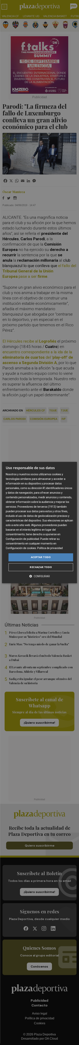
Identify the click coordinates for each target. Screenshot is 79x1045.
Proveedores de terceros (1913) (36, 506)
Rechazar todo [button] (41, 567)
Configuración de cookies (21, 548)
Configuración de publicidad (22, 538)
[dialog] (39, 522)
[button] (39, 576)
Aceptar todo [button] (41, 557)
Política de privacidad (50, 548)
